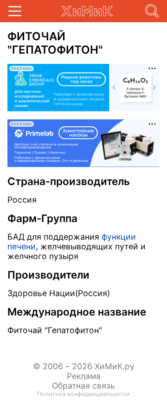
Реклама (84, 376)
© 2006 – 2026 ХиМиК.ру (84, 366)
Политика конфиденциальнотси (83, 393)
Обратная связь (83, 385)
